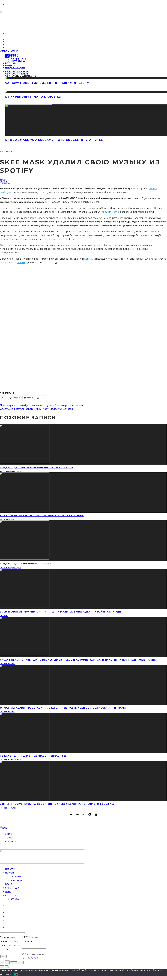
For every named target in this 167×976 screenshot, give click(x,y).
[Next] (6, 966)
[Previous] (2, 966)
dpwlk (3, 180)
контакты (10, 841)
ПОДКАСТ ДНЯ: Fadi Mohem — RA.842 (25, 563)
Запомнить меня (34, 954)
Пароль (4, 949)
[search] (27, 934)
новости (4, 182)
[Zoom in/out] (21, 962)
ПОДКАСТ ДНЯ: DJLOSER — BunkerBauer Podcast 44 (36, 467)
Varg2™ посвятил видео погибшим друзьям (47, 83)
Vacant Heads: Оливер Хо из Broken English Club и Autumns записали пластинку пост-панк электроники (79, 660)
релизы (11, 664)
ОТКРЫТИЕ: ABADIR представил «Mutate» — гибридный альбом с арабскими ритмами (63, 708)
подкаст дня (15, 67)
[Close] (2, 962)
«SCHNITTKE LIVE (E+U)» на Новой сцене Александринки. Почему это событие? (57, 804)
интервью (17, 61)
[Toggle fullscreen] (13, 962)
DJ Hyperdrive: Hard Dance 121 (33, 96)
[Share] (7, 962)
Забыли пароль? (31, 958)
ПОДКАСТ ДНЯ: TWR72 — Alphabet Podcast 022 (33, 756)
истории (11, 57)
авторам (10, 837)
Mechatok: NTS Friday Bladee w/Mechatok (48, 409)
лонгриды (18, 59)
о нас (8, 833)
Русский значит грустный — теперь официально (54, 405)
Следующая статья (11, 409)
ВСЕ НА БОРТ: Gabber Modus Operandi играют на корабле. (42, 515)
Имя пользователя (10, 945)
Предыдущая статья (12, 405)
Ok (16, 974)
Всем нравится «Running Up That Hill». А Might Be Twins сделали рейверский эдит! (62, 612)
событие (12, 808)
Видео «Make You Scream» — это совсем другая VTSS (54, 139)
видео (3, 519)
